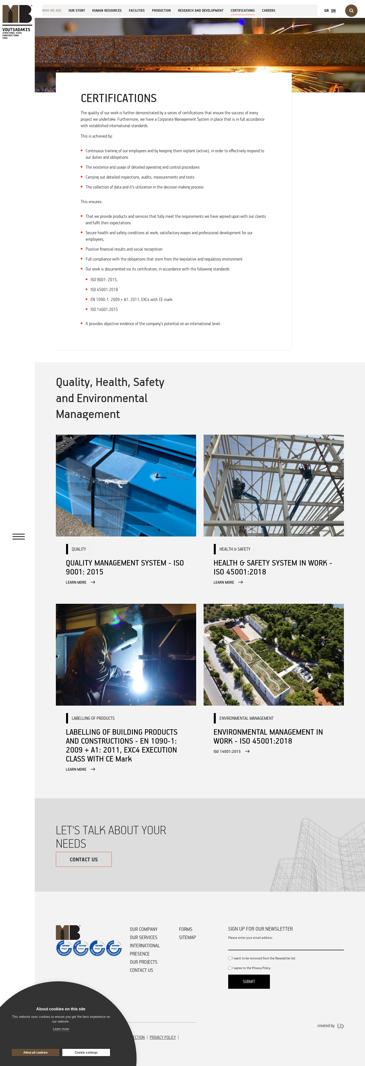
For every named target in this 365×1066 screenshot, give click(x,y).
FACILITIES (137, 10)
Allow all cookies (35, 1052)
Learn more (61, 1029)
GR (326, 10)
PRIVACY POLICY (163, 1037)
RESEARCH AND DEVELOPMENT (200, 10)
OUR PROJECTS (143, 962)
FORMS (185, 929)
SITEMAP (187, 937)
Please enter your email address (250, 937)
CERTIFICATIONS (243, 10)
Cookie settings (86, 1052)
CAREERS (268, 10)
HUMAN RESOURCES (107, 10)
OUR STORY (77, 10)
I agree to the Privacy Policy (251, 967)
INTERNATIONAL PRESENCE (145, 949)
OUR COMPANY (143, 929)
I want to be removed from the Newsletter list (263, 958)
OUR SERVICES (143, 937)
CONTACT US (84, 859)
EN (333, 10)
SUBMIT (249, 981)
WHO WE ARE (51, 10)
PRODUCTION (161, 10)
